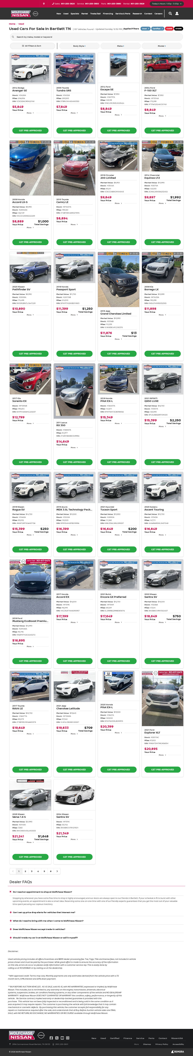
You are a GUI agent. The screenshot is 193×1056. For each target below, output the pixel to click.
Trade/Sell (95, 13)
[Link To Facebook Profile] (51, 1037)
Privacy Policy (161, 1044)
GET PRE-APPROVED (30, 130)
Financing (108, 13)
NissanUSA (177, 1038)
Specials (75, 13)
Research (137, 13)
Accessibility (178, 1044)
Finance (127, 1038)
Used (65, 13)
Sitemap (147, 1044)
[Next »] (57, 871)
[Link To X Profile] (57, 1037)
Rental (84, 13)
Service (140, 1038)
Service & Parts (122, 13)
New (59, 13)
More (29, 113)
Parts (151, 1038)
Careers (158, 13)
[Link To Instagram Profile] (67, 1037)
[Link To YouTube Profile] (62, 1037)
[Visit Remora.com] (177, 1052)
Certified (114, 1038)
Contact (148, 13)
